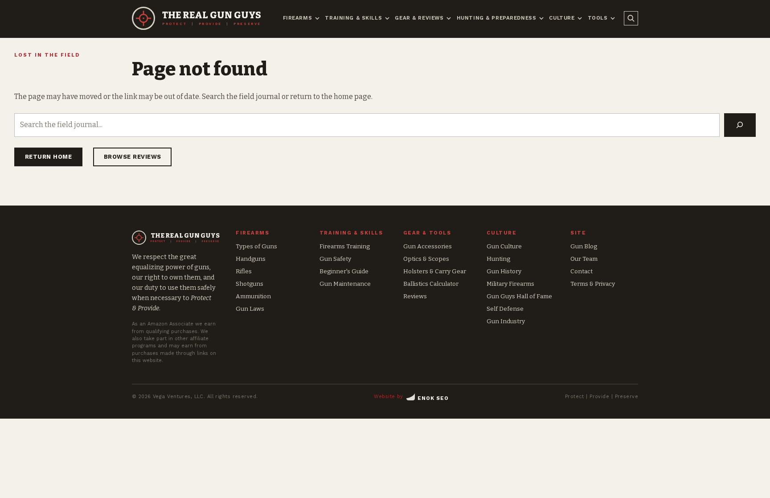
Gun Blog (583, 246)
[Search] (740, 124)
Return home (48, 156)
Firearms (297, 18)
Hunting (498, 259)
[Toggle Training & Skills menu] (387, 18)
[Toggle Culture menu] (580, 18)
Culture (561, 18)
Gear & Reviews (419, 18)
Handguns (251, 259)
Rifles (244, 271)
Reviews (415, 296)
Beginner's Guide (344, 271)
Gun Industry (506, 321)
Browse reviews (132, 156)
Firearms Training (344, 246)
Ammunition (253, 296)
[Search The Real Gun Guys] (631, 18)
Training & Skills (353, 18)
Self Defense (505, 309)
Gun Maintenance (345, 284)
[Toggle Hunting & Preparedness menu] (541, 18)
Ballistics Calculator (431, 284)
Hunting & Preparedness (497, 18)
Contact (581, 271)
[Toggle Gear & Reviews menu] (449, 18)
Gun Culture (504, 246)
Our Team (584, 259)
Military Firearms (510, 284)
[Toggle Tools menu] (613, 18)
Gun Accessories (427, 246)
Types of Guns (256, 246)
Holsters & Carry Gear (434, 271)
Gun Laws (250, 309)
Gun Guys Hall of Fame (519, 296)
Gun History (504, 271)
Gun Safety (335, 259)
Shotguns (249, 284)
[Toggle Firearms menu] (317, 18)
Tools (598, 18)
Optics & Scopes (426, 259)
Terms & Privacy (592, 284)
